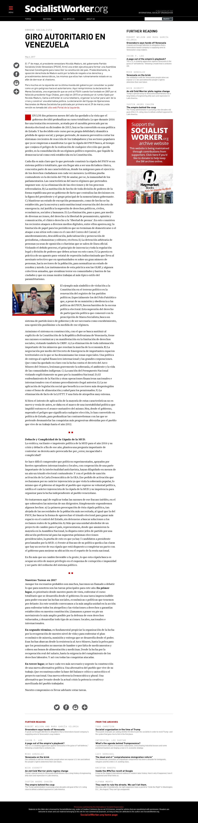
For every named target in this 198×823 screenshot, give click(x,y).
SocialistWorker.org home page (99, 814)
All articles (69, 19)
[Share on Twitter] (16, 67)
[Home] (79, 9)
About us (91, 19)
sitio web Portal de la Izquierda (63, 107)
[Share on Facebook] (16, 76)
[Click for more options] (16, 93)
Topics (28, 19)
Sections (47, 19)
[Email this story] (16, 84)
